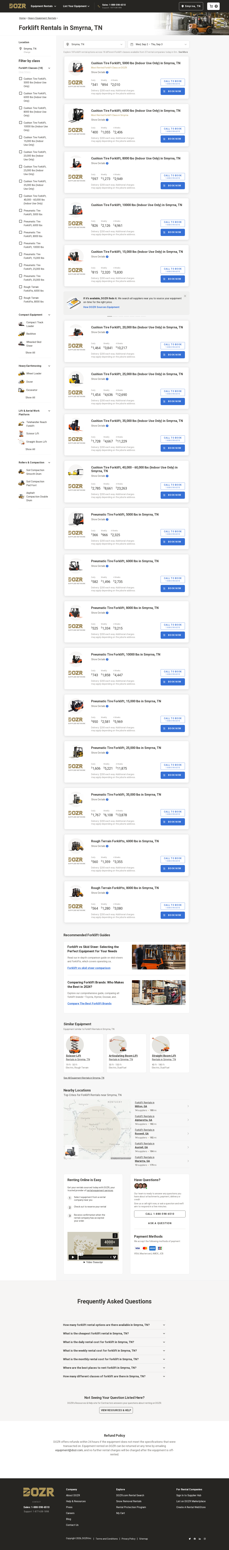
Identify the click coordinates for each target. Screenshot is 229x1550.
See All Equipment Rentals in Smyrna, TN (84, 1078)
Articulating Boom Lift (123, 1057)
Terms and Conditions (107, 1539)
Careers (70, 1513)
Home (22, 18)
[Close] (185, 296)
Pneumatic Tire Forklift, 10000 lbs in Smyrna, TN (125, 654)
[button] (35, 70)
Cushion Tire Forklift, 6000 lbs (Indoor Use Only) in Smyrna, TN (135, 111)
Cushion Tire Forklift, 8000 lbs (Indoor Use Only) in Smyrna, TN (135, 158)
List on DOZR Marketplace (191, 1501)
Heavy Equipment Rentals (42, 18)
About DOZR (73, 1495)
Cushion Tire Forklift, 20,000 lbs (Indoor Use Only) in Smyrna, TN (137, 327)
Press (69, 1507)
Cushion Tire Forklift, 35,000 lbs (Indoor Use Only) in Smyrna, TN (137, 421)
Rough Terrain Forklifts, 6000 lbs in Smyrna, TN (125, 841)
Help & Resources (76, 1501)
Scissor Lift (78, 1057)
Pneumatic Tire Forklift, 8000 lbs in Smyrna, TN (125, 608)
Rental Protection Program (131, 1507)
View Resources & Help (116, 1410)
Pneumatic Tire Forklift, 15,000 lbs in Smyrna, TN (126, 701)
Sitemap (143, 1539)
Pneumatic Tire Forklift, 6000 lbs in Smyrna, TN (125, 561)
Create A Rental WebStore (191, 1507)
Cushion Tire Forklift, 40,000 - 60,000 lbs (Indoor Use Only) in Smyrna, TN (134, 469)
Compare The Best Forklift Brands (89, 1003)
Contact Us (72, 1525)
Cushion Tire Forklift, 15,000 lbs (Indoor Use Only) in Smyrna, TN (137, 252)
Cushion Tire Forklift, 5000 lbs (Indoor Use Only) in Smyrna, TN (135, 63)
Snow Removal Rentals (128, 1501)
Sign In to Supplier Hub (188, 1495)
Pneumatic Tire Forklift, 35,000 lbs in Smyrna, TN (126, 794)
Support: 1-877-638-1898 (112, 8)
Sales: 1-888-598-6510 (114, 5)
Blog (68, 1519)
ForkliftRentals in (144, 1104)
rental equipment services (100, 1190)
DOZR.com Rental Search (130, 1495)
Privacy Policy (128, 1539)
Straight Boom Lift (164, 1057)
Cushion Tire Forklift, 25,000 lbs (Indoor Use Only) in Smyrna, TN (137, 374)
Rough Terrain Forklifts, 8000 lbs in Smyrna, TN (125, 888)
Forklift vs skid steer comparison (88, 968)
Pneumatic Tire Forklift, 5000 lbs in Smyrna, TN (125, 514)
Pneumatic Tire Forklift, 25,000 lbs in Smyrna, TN (126, 748)
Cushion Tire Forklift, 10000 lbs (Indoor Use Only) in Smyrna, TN (136, 205)
